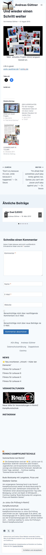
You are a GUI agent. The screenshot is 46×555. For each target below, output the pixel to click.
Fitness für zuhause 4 (12, 381)
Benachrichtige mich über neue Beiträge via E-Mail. (22, 324)
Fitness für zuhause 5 (12, 377)
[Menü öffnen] (41, 5)
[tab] (18, 223)
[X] (8, 531)
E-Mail (7, 294)
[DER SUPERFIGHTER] (31, 112)
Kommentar (10, 253)
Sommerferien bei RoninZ (13, 458)
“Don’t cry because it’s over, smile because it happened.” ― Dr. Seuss (11, 175)
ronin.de (24, 69)
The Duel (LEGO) (13, 212)
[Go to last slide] (6, 215)
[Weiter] (40, 215)
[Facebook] (4, 531)
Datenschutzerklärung (16, 347)
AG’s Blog (15, 343)
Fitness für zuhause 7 (12, 369)
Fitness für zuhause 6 (12, 373)
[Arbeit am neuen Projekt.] (11, 108)
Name (7, 284)
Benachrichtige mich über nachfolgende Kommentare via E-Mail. (21, 314)
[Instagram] (13, 531)
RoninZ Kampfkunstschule (19, 453)
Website (7, 305)
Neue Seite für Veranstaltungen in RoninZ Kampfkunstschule (20, 406)
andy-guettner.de (11, 69)
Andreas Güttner (12, 21)
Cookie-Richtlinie (18, 546)
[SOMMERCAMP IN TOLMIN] (11, 134)
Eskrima (23, 351)
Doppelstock (33, 347)
